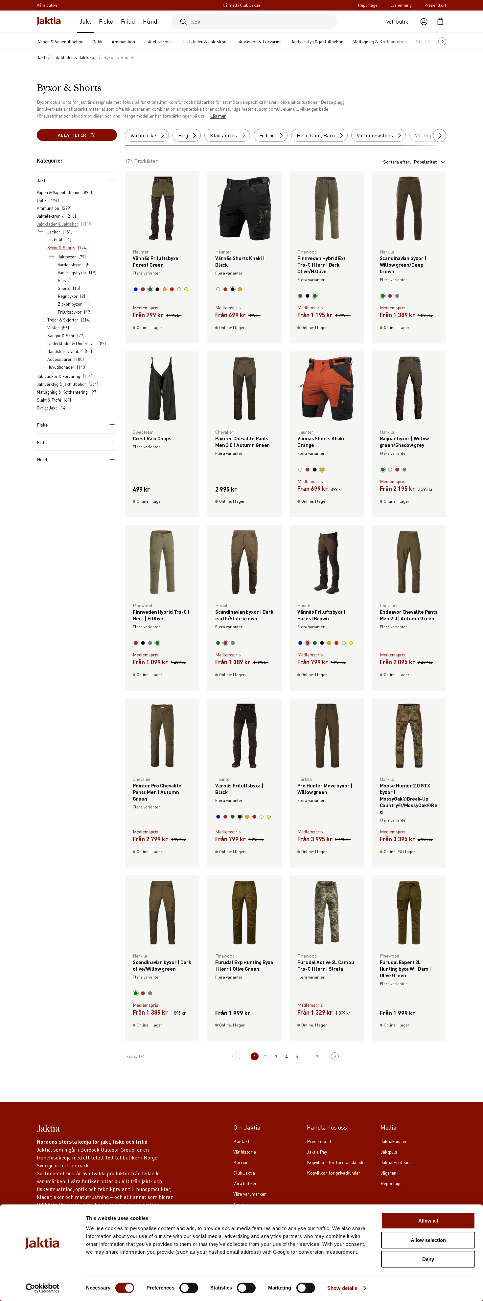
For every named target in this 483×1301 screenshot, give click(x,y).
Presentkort (435, 5)
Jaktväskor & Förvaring (258, 41)
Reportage (368, 5)
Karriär (240, 1162)
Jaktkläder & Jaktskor (204, 41)
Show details (342, 1288)
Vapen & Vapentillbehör (60, 41)
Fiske (106, 21)
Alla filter (72, 135)
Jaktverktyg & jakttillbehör (317, 41)
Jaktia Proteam (395, 1162)
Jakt (85, 21)
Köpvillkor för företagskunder (336, 1162)
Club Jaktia (244, 1173)
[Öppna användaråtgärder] (424, 21)
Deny (428, 1259)
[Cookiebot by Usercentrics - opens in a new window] (42, 1288)
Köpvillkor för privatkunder (333, 1173)
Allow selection (428, 1240)
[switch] (188, 1288)
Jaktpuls (388, 1152)
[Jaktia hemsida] (49, 21)
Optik (97, 41)
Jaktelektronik (158, 41)
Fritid (128, 21)
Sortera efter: (410, 162)
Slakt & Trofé (429, 41)
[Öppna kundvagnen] (440, 21)
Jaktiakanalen (393, 1141)
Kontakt (241, 1141)
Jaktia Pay (317, 1152)
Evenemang (401, 5)
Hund (150, 21)
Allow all (428, 1221)
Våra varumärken (249, 1194)
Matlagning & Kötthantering (379, 41)
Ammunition (123, 41)
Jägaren (388, 1173)
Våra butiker (245, 1183)
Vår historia (244, 1152)
